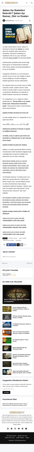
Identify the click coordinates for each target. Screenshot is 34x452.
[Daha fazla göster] (25, 244)
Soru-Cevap (18, 240)
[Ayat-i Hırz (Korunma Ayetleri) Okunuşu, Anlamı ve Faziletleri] (7, 333)
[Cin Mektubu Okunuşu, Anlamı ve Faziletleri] (7, 325)
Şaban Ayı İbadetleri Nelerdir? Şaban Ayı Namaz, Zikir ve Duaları (22, 371)
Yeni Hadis (6, 392)
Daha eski (29, 263)
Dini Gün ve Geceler (13, 238)
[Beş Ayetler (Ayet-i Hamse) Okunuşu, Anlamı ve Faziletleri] (7, 364)
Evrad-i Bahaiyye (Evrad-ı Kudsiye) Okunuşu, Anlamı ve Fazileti (21, 309)
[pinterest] (22, 428)
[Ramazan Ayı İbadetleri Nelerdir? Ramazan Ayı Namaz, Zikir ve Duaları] (7, 356)
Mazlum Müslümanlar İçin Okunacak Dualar (20, 348)
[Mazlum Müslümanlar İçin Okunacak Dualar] (7, 348)
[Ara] (31, 3)
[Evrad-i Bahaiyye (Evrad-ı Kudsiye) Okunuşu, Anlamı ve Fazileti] (7, 309)
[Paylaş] (29, 20)
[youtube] (18, 428)
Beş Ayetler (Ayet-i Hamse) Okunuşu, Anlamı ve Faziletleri (21, 364)
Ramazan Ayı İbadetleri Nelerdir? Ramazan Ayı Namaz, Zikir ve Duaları (22, 356)
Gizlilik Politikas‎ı (20, 437)
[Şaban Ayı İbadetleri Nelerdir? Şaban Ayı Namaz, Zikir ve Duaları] (7, 372)
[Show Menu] (2, 3)
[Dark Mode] (27, 3)
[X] (18, 244)
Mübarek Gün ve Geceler (8, 240)
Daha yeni (4, 263)
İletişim (27, 437)
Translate (14, 275)
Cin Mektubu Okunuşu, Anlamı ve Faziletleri (22, 324)
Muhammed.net (22, 440)
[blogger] (26, 428)
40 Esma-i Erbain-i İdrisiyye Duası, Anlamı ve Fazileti (22, 316)
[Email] (21, 244)
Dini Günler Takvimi (11, 435)
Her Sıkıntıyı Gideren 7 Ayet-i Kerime (20, 340)
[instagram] (15, 428)
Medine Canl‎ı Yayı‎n (10, 437)
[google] (7, 428)
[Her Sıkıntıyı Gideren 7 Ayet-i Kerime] (7, 340)
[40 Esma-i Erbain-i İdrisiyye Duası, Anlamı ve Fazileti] (7, 317)
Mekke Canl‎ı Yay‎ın (22, 435)
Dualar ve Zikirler (22, 238)
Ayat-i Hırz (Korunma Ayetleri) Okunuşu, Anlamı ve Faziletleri (21, 332)
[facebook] (11, 428)
